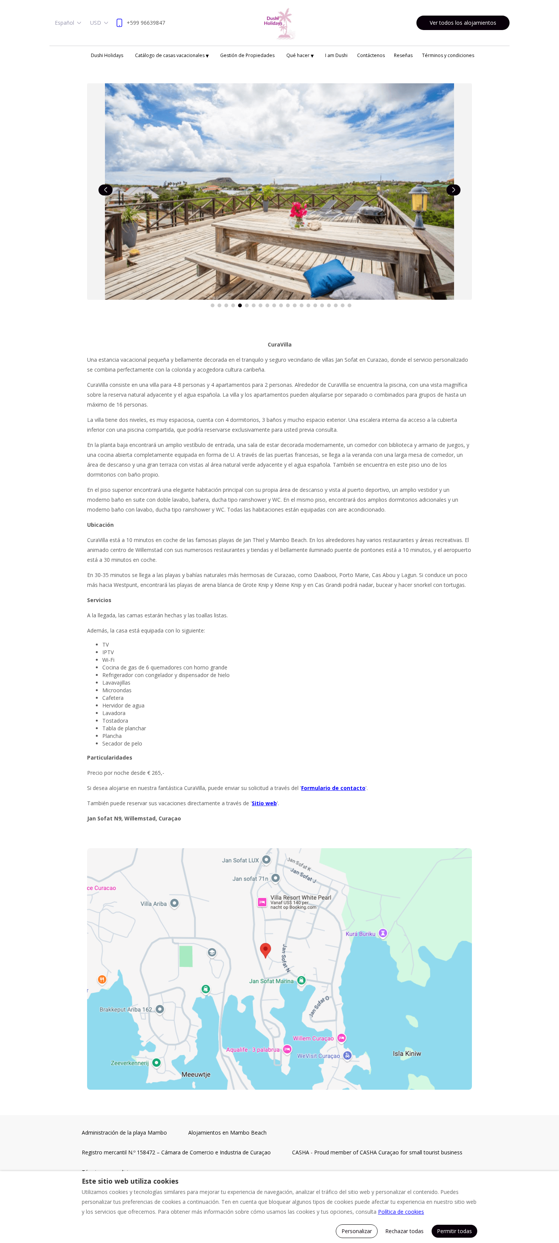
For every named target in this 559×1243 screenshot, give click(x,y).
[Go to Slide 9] (267, 305)
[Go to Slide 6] (247, 305)
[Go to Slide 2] (219, 305)
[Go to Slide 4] (233, 305)
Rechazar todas (404, 1231)
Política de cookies (401, 1211)
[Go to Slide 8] (260, 305)
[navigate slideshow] (105, 190)
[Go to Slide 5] (240, 305)
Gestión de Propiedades (247, 55)
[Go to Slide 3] (226, 305)
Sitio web (264, 803)
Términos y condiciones (448, 55)
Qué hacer (300, 56)
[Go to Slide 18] (329, 305)
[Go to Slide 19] (336, 305)
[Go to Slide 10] (274, 305)
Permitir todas (454, 1231)
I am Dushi (336, 55)
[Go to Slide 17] (322, 305)
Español (64, 22)
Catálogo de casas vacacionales (172, 56)
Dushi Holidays (107, 55)
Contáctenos (371, 55)
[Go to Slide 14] (301, 305)
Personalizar (356, 1231)
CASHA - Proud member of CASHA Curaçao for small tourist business (377, 1152)
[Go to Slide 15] (308, 305)
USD (95, 22)
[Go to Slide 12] (288, 305)
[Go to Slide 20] (343, 305)
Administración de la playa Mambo (124, 1132)
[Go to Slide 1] (212, 305)
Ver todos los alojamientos (463, 22)
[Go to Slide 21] (349, 305)
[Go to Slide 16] (315, 305)
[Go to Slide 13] (295, 305)
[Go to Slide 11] (281, 305)
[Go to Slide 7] (254, 305)
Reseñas (403, 55)
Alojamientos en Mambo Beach (227, 1132)
